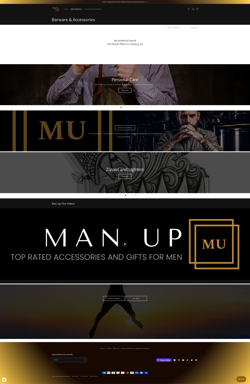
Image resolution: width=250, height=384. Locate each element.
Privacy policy (84, 376)
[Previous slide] (113, 107)
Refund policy (75, 376)
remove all (136, 44)
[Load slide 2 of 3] (122, 195)
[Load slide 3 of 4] (124, 107)
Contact (109, 348)
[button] (76, 9)
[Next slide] (132, 107)
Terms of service (94, 376)
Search (102, 348)
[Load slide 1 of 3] (119, 195)
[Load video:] (125, 244)
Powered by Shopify (65, 376)
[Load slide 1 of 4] (118, 107)
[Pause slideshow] (136, 107)
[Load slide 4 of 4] (126, 107)
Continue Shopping (114, 298)
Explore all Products (125, 128)
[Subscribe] (85, 360)
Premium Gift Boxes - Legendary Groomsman (135, 348)
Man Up (58, 376)
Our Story (136, 298)
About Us (116, 348)
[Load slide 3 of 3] (125, 195)
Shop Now (125, 90)
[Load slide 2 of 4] (121, 107)
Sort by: (169, 27)
